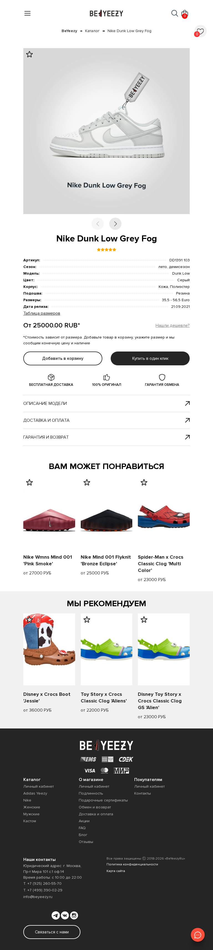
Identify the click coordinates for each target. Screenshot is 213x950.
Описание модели (45, 403)
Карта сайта (115, 871)
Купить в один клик (150, 358)
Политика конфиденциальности (132, 864)
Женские (31, 807)
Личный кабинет (38, 786)
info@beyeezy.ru (37, 896)
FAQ (82, 828)
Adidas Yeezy (35, 793)
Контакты (142, 793)
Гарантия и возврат (46, 437)
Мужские (31, 814)
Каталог (92, 30)
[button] (115, 224)
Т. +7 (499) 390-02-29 (42, 890)
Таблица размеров (41, 313)
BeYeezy (69, 30)
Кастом (29, 821)
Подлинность (91, 793)
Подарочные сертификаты (103, 800)
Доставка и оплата (46, 420)
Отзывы (86, 841)
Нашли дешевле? (173, 325)
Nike (27, 800)
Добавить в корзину (62, 358)
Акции (84, 821)
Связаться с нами (52, 932)
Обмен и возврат (95, 807)
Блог (83, 834)
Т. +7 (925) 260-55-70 (42, 883)
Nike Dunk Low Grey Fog (129, 30)
